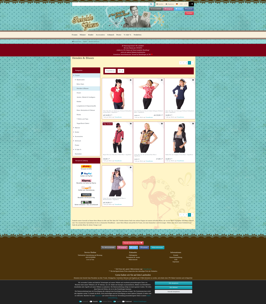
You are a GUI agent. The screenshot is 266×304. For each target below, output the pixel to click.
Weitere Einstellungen (140, 301)
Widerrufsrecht (133, 259)
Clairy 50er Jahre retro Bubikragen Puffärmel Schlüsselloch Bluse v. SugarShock (179, 111)
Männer (83, 35)
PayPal (118, 301)
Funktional (128, 301)
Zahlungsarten (133, 255)
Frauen (74, 35)
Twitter (180, 9)
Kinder (91, 35)
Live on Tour (90, 259)
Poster (118, 35)
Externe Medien (107, 301)
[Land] (177, 4)
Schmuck (110, 35)
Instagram (169, 9)
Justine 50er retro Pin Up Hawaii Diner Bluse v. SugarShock (145, 155)
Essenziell (85, 301)
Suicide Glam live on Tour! (132, 243)
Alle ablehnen (173, 287)
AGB (175, 259)
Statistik (95, 301)
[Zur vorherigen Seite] (180, 63)
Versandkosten (118, 117)
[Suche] (151, 4)
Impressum (176, 262)
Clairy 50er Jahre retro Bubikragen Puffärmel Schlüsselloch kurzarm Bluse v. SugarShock (117, 111)
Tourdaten (189, 13)
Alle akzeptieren (173, 283)
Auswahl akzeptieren (173, 291)
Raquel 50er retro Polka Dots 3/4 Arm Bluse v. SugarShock (117, 154)
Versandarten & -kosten (133, 257)
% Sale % (127, 35)
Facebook (189, 9)
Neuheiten (137, 35)
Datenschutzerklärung (175, 257)
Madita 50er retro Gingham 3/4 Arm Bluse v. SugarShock (179, 154)
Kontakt (175, 255)
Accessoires (100, 35)
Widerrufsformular (157, 247)
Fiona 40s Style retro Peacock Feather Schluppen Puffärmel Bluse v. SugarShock (148, 111)
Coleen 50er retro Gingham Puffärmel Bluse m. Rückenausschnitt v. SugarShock (114, 199)
